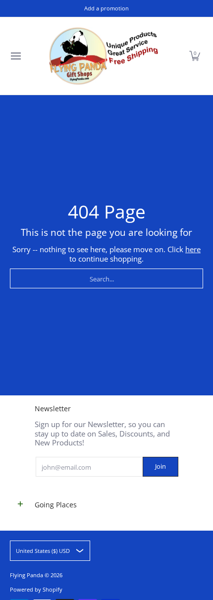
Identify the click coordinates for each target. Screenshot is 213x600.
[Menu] (15, 56)
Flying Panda (26, 575)
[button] (194, 56)
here (193, 249)
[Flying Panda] (103, 56)
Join (160, 466)
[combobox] (106, 278)
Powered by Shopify (36, 589)
